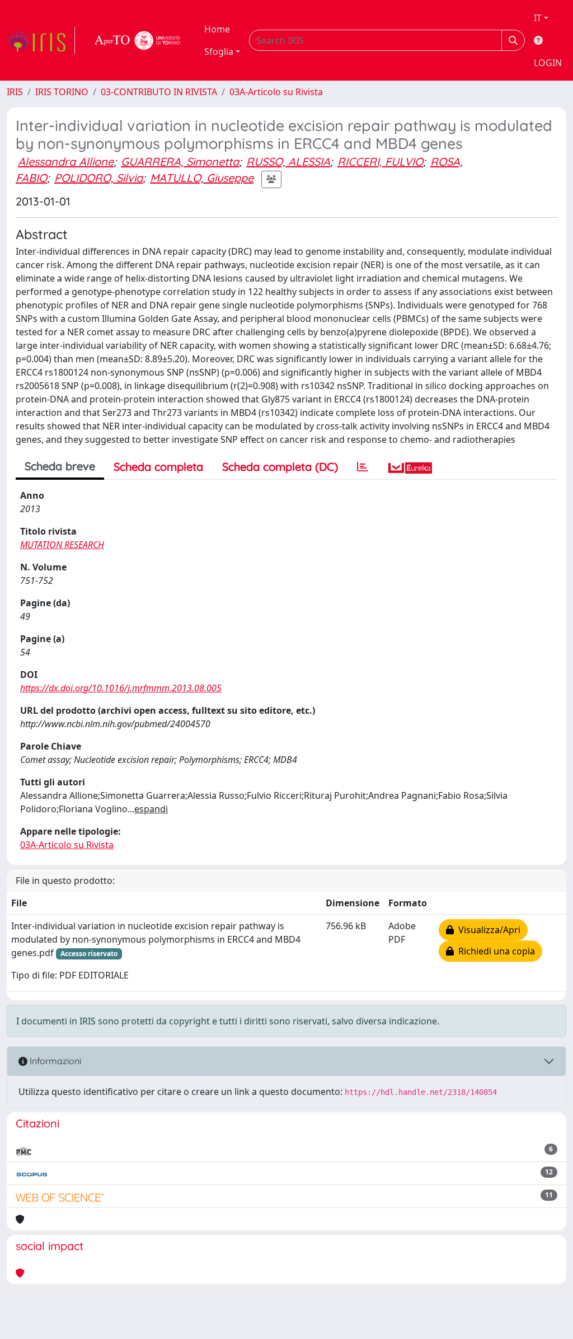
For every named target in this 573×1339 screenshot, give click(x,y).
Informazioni (54, 1060)
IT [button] (538, 18)
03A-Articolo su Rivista (276, 92)
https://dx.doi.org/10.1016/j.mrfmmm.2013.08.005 (121, 688)
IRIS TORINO (61, 92)
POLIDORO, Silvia (98, 178)
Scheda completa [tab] (158, 467)
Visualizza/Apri (487, 930)
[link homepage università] (137, 40)
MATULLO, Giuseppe (201, 178)
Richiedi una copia (494, 951)
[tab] (362, 467)
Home (217, 29)
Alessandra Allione (66, 161)
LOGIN (548, 63)
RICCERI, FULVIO (380, 161)
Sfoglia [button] (218, 51)
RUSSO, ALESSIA (288, 161)
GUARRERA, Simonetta (180, 161)
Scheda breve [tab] (60, 466)
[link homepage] (41, 40)
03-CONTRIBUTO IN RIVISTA (159, 92)
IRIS (15, 92)
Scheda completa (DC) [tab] (280, 467)
